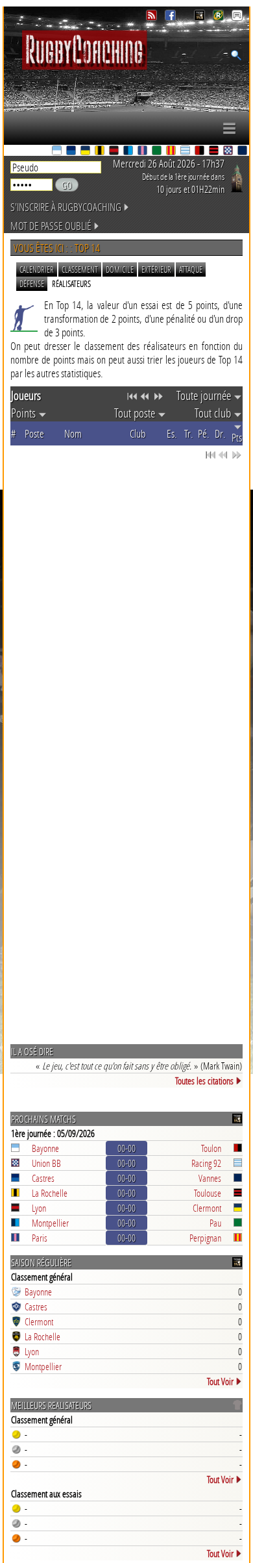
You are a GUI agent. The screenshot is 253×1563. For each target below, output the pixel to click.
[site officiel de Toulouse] (215, 151)
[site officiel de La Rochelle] (100, 151)
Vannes (210, 1177)
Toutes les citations (204, 1080)
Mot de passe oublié (50, 225)
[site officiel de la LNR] (201, 17)
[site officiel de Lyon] (115, 151)
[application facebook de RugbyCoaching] (171, 17)
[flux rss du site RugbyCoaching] (153, 17)
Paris (39, 1237)
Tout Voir (220, 1381)
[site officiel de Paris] (143, 151)
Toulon (211, 1148)
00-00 (126, 1148)
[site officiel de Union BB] (229, 151)
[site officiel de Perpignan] (172, 151)
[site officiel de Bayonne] (58, 151)
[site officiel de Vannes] (243, 151)
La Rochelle (49, 1192)
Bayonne (45, 1148)
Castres (43, 1177)
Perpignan (205, 1237)
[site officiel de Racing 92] (186, 151)
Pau (215, 1222)
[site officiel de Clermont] (86, 151)
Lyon (39, 1207)
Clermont (207, 1207)
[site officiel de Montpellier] (129, 151)
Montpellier (50, 1222)
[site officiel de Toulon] (200, 151)
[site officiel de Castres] (72, 151)
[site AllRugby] (237, 17)
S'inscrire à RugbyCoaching (65, 206)
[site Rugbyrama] (219, 17)
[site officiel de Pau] (157, 151)
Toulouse (207, 1192)
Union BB (46, 1163)
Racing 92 (206, 1163)
